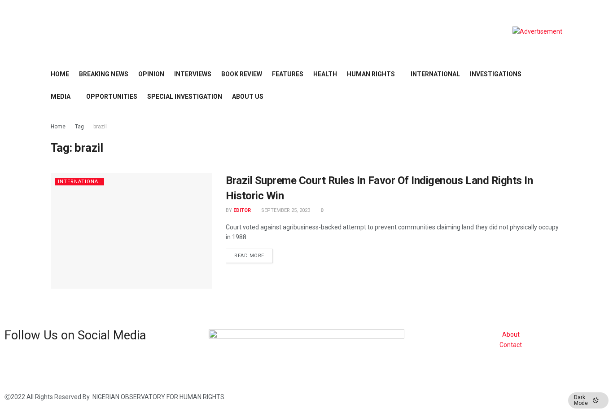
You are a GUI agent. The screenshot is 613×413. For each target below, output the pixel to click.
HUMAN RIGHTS (371, 74)
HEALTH (325, 74)
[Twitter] (39, 362)
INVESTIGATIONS (495, 74)
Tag (79, 126)
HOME (60, 74)
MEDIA (60, 96)
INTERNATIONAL (435, 74)
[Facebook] (15, 362)
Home (58, 126)
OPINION (151, 74)
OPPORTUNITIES (111, 96)
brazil (100, 126)
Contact (510, 344)
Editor (242, 210)
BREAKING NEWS (103, 74)
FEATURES (287, 74)
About (511, 334)
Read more (249, 256)
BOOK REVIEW (241, 74)
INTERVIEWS (192, 74)
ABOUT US (247, 96)
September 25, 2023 (285, 210)
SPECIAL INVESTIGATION (184, 96)
